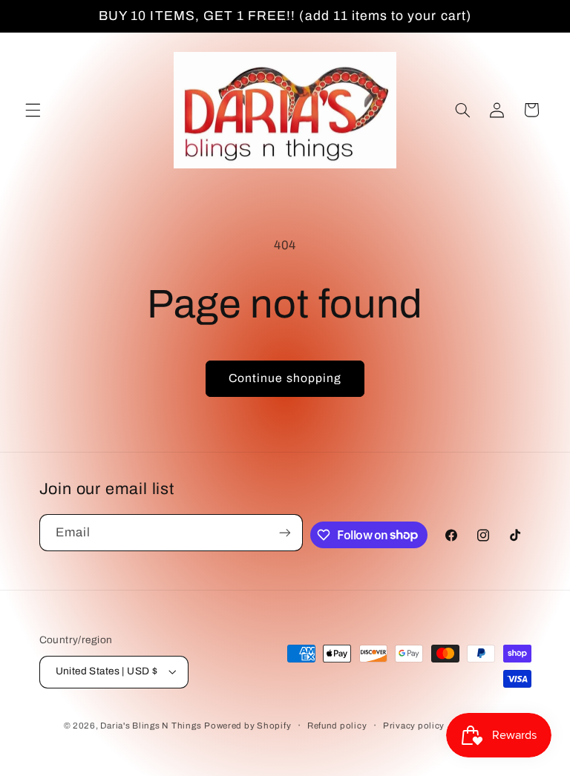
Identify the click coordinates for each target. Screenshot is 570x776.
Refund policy (337, 725)
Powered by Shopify (247, 725)
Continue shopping (285, 378)
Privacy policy (414, 725)
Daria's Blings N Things (150, 725)
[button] (33, 110)
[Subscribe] (285, 532)
